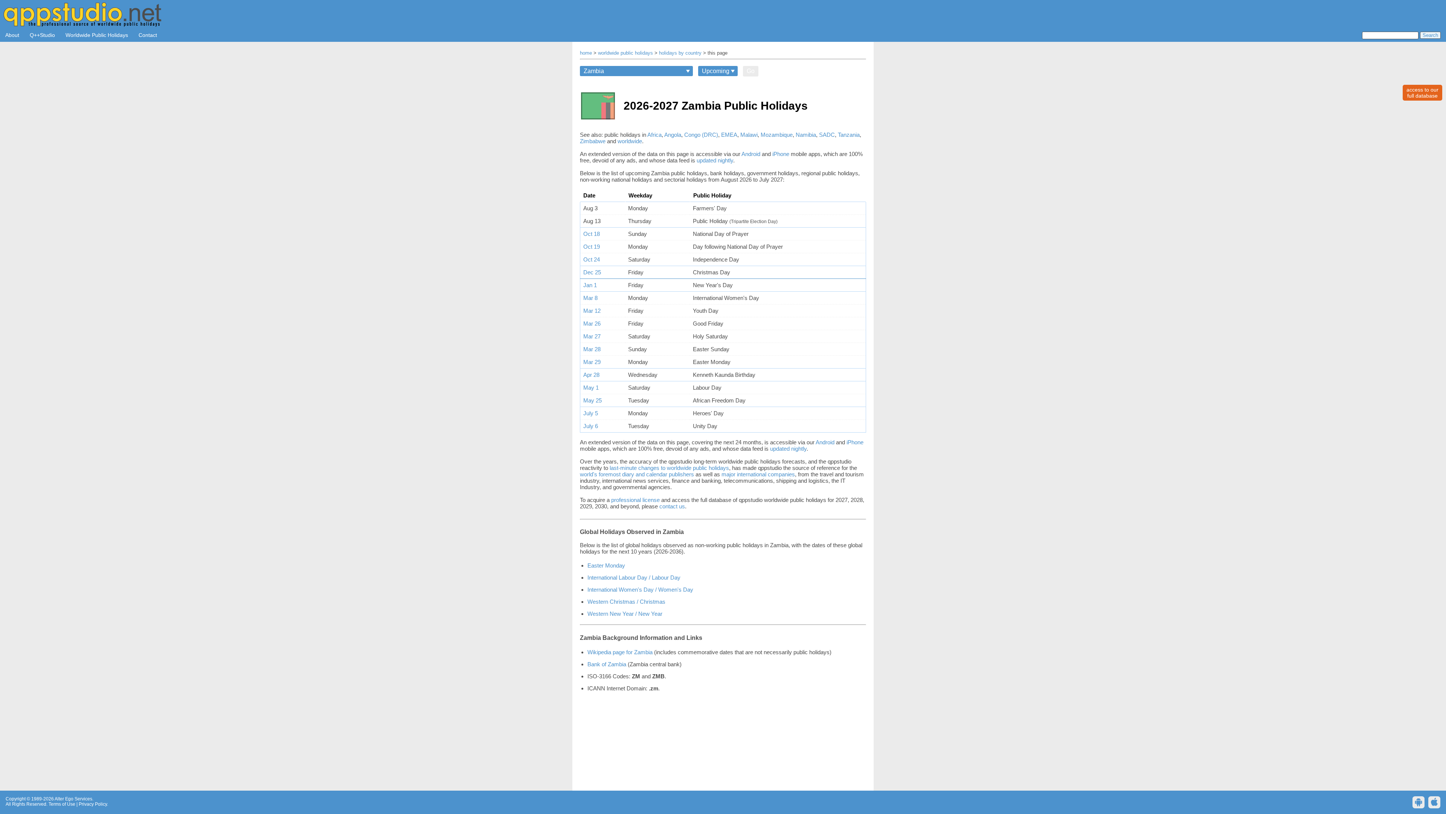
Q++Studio (42, 35)
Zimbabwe (593, 141)
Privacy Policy (93, 804)
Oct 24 (591, 259)
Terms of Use (62, 804)
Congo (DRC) (701, 135)
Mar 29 (592, 362)
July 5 (590, 413)
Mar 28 (592, 349)
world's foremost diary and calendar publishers (637, 474)
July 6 (590, 426)
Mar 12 (592, 311)
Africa (654, 135)
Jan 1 (590, 285)
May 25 (592, 400)
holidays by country (680, 53)
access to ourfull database (1422, 93)
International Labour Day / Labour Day (633, 577)
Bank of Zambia (606, 664)
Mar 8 (590, 298)
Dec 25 (592, 272)
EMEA (729, 135)
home (586, 53)
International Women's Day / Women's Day (640, 589)
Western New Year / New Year (624, 613)
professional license (635, 500)
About (12, 35)
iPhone (780, 154)
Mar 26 (592, 323)
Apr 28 (591, 375)
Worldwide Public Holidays (97, 35)
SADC (827, 135)
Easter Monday (606, 565)
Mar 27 (592, 336)
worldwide (630, 141)
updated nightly (715, 160)
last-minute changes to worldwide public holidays (669, 468)
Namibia (806, 135)
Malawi (749, 135)
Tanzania (849, 135)
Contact (148, 35)
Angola (672, 135)
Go (751, 71)
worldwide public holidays (625, 53)
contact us (672, 506)
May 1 (591, 387)
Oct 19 (591, 246)
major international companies (758, 474)
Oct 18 (591, 234)
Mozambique (777, 135)
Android (750, 154)
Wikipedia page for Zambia (620, 652)
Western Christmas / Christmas (626, 601)
